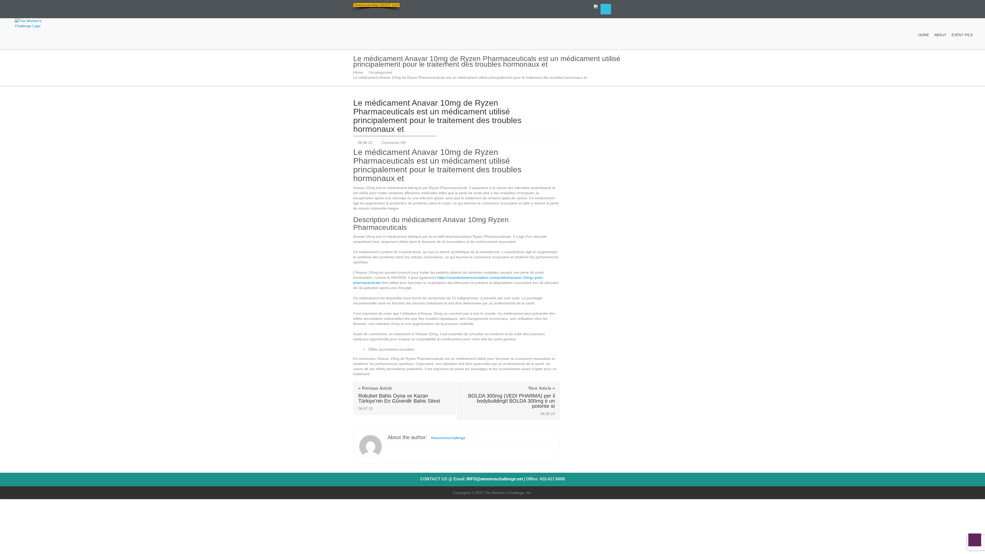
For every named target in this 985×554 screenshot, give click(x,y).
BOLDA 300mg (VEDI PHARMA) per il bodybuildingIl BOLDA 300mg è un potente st (511, 401)
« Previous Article (375, 388)
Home (358, 72)
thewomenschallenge (448, 438)
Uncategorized (380, 72)
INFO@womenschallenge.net (495, 479)
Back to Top (974, 539)
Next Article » (541, 388)
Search (605, 9)
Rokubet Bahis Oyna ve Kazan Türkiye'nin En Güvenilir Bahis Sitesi (399, 398)
